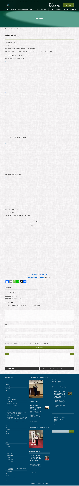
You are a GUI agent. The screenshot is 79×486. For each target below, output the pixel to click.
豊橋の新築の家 (9, 471)
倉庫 (6, 425)
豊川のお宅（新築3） (10, 461)
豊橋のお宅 (8, 466)
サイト (6, 337)
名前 (6, 324)
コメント (7, 309)
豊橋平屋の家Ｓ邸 (10, 453)
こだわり (8, 446)
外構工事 (7, 433)
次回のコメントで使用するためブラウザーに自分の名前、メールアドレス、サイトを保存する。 (28, 343)
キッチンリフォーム (10, 392)
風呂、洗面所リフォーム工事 (14, 51)
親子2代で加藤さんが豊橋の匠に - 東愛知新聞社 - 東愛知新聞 (35, 407)
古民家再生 (8, 397)
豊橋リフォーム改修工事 (11, 399)
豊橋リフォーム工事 (10, 410)
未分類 (7, 442)
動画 (6, 431)
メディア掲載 (8, 388)
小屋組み (7, 435)
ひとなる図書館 (9, 386)
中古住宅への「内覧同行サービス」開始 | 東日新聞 (59, 419)
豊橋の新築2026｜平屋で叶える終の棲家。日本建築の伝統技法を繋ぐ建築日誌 (16, 469)
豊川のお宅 (8, 457)
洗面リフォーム (15, 298)
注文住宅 (7, 444)
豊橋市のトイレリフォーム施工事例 (13, 415)
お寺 (6, 379)
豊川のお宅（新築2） (10, 459)
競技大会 (8, 429)
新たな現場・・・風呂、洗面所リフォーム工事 (19, 291)
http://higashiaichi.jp (33, 421)
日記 (6, 440)
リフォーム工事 (14, 296)
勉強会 (7, 427)
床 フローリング (9, 401)
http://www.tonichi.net (57, 424)
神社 (6, 473)
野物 (6, 480)
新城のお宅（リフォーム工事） (12, 405)
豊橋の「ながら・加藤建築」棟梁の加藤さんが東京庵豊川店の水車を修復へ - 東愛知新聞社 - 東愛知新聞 (59, 394)
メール (7, 330)
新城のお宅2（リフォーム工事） (12, 403)
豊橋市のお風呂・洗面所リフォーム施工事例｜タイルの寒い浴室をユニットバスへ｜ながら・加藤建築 (17, 413)
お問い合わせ (69, 5)
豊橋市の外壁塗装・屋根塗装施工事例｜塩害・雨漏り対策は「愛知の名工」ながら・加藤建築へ (17, 422)
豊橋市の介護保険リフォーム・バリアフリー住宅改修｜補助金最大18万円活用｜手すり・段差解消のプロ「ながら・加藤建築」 (17, 418)
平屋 (7, 448)
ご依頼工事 (8, 384)
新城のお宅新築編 (10, 455)
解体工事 (7, 475)
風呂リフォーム (22, 298)
